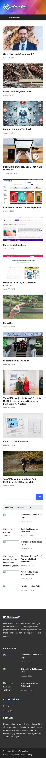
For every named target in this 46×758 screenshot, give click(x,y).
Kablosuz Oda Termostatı (15, 441)
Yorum (20, 507)
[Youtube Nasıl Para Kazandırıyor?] (11, 572)
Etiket (30, 507)
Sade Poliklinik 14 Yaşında (16, 360)
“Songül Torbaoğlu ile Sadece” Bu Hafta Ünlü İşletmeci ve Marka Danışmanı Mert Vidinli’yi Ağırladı (22, 401)
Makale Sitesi (36, 724)
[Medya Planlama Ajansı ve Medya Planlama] (23, 266)
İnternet (6, 706)
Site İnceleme (36, 727)
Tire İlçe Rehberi (35, 733)
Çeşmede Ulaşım (19, 733)
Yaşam (6, 710)
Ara (39, 497)
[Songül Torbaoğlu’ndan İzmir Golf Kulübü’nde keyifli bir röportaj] (23, 463)
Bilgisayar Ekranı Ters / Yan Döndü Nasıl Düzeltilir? (31, 559)
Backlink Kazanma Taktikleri (17, 129)
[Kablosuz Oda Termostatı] (23, 425)
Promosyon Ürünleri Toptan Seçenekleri (22, 207)
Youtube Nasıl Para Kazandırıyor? (29, 573)
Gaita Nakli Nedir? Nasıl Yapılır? (18, 54)
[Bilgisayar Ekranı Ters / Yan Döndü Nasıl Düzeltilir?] (23, 150)
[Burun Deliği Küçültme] (23, 228)
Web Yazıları (23, 751)
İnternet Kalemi (11, 727)
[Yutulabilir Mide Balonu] (11, 586)
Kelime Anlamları (11, 730)
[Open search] (40, 17)
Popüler (9, 507)
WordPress (17, 755)
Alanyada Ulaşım (11, 736)
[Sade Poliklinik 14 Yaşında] (23, 344)
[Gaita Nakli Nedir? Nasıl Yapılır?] (23, 37)
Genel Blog (24, 727)
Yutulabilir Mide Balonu (31, 586)
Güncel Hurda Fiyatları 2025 (17, 91)
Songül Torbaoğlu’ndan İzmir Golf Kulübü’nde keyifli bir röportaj (19, 480)
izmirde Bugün (23, 724)
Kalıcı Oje (8, 323)
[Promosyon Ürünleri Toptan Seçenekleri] (23, 191)
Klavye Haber (9, 724)
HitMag (29, 755)
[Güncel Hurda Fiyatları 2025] (23, 75)
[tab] (9, 507)
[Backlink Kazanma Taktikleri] (23, 113)
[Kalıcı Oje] (23, 306)
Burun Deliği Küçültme (14, 245)
